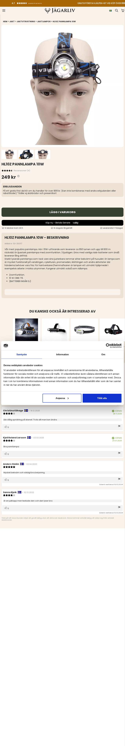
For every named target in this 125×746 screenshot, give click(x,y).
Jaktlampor (44, 21)
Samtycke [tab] (21, 354)
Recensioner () (22, 170)
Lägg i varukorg (63, 212)
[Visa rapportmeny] (119, 426)
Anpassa (60, 398)
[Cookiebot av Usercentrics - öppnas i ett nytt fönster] (108, 345)
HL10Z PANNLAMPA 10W (64, 21)
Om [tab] (103, 354)
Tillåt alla (102, 398)
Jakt (12, 21)
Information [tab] (62, 354)
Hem (5, 21)
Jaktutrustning (26, 21)
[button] (31, 2)
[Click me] (18, 176)
